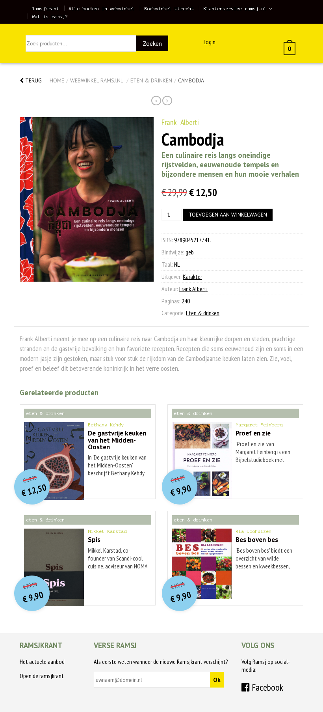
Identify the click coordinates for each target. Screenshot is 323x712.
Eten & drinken (151, 80)
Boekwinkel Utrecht (169, 8)
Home (57, 80)
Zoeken (152, 43)
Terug (33, 80)
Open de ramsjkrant (42, 676)
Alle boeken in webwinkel (102, 8)
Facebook (266, 687)
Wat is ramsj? (50, 16)
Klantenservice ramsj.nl (235, 8)
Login (209, 42)
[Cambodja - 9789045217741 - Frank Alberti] (87, 199)
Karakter (192, 276)
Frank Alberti (180, 122)
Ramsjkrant (45, 8)
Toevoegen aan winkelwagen (228, 214)
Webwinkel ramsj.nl (96, 80)
